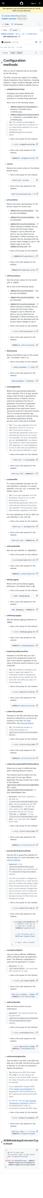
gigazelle (7, 42)
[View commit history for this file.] (40, 42)
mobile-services (9, 19)
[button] (37, 144)
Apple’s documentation (23, 1089)
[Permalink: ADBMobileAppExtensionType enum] (2, 1142)
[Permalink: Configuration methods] (2, 62)
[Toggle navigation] (3, 3)
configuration (32, 34)
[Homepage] (21, 3)
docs (18, 34)
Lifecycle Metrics (27, 723)
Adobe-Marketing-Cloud (15, 16)
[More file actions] (40, 52)
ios (23, 34)
